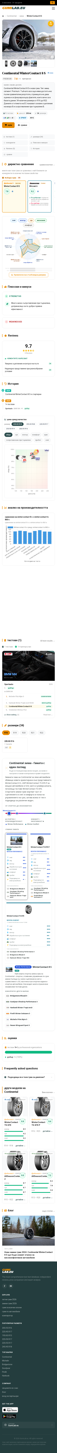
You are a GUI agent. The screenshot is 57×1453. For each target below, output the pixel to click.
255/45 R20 (30, 424)
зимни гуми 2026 (9, 1303)
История (36, 149)
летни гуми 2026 (9, 1299)
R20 (23, 733)
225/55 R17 (7, 1343)
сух (31, 220)
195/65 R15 (7, 1335)
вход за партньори (10, 1396)
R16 (6, 733)
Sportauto (9, 409)
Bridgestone (7, 1364)
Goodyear (6, 1368)
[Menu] (53, 8)
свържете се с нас (10, 1388)
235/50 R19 (10, 429)
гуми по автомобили (11, 1311)
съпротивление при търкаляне (18, 440)
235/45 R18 (17, 424)
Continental (12, 16)
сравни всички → (47, 165)
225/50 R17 (44, 424)
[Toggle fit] (52, 57)
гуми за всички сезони (12, 1307)
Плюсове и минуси (40, 143)
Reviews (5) (10, 149)
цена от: (25, 113)
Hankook (5, 1376)
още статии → (48, 1211)
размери (41, 113)
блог (4, 1392)
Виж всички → (48, 1092)
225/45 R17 (7, 1332)
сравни (24, 125)
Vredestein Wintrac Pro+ (18, 710)
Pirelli (4, 1372)
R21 (32, 733)
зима (21, 16)
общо (8, 435)
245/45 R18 (7, 1347)
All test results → (47, 641)
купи (9, 125)
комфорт (28, 225)
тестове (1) (10, 137)
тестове (9, 113)
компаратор (7, 1315)
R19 (15, 733)
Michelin (5, 1361)
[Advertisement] (28, 602)
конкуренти (10, 143)
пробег (38, 440)
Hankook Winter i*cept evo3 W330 (21, 703)
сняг (14, 220)
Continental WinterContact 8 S (20, 706)
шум (46, 435)
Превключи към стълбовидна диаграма (30, 275)
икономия (41, 220)
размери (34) (38, 137)
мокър (22, 220)
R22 (41, 733)
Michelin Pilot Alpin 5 (16, 696)
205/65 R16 (9, 741)
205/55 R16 (23, 429)
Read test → (48, 715)
